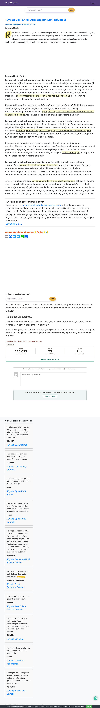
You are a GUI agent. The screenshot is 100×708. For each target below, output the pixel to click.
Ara (71, 10)
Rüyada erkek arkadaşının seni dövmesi (41, 205)
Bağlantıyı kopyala (50, 396)
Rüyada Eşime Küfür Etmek (17, 493)
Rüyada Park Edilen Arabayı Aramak (16, 608)
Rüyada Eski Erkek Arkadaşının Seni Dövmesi (35, 19)
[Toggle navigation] (92, 3)
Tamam (89, 706)
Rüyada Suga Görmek (17, 445)
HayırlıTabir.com (12, 3)
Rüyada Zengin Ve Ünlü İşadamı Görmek (18, 561)
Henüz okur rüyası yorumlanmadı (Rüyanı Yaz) (20, 24)
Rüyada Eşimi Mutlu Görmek (16, 520)
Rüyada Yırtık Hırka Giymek (16, 692)
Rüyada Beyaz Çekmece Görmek (16, 585)
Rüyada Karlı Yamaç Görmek (16, 468)
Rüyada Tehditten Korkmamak (15, 662)
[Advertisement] (50, 60)
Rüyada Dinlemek (15, 639)
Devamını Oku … (14, 224)
